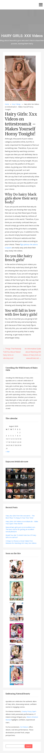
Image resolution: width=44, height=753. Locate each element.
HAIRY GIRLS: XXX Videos (22, 36)
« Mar (8, 452)
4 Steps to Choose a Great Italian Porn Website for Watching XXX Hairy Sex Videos (21, 542)
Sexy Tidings (16, 104)
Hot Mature (24, 727)
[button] (41, 4)
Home (7, 104)
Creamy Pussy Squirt (29, 711)
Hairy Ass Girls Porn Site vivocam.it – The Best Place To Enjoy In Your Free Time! (20, 517)
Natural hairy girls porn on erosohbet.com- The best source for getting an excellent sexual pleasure (21, 529)
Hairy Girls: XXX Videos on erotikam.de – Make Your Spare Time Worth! (22, 522)
